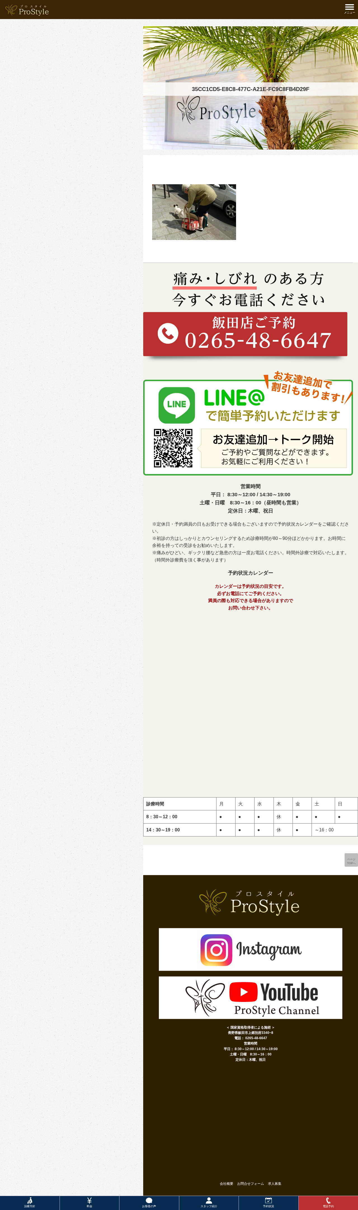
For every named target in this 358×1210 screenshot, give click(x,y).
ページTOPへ (351, 861)
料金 (89, 1206)
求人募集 (274, 1184)
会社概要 (226, 1184)
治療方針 (29, 1206)
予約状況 (268, 1206)
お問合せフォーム (250, 1184)
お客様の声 (149, 1206)
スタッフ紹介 (209, 1206)
